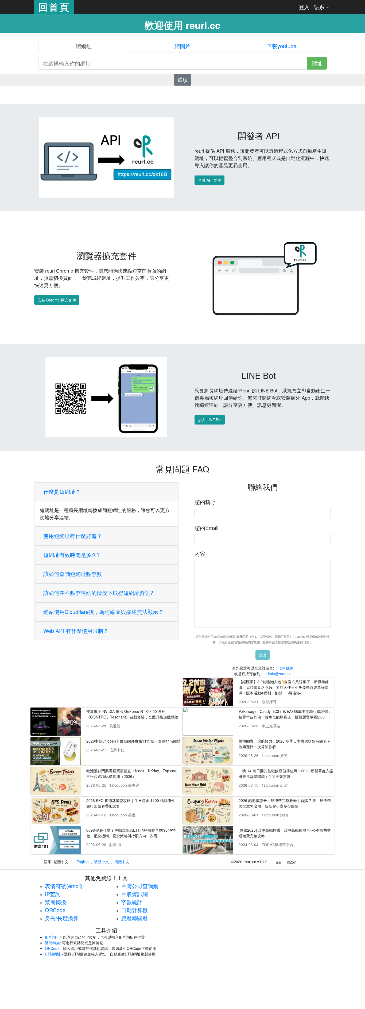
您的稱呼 (205, 502)
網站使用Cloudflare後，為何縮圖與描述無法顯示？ (103, 612)
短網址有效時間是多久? (71, 555)
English (82, 861)
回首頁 (54, 7)
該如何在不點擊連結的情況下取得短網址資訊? (98, 593)
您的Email (206, 528)
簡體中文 (121, 861)
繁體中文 (101, 861)
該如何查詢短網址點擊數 (72, 574)
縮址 (317, 63)
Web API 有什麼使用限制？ (75, 631)
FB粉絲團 (285, 668)
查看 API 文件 (209, 180)
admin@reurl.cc (278, 673)
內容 (200, 553)
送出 (262, 655)
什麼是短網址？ (62, 491)
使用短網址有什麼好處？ (72, 536)
